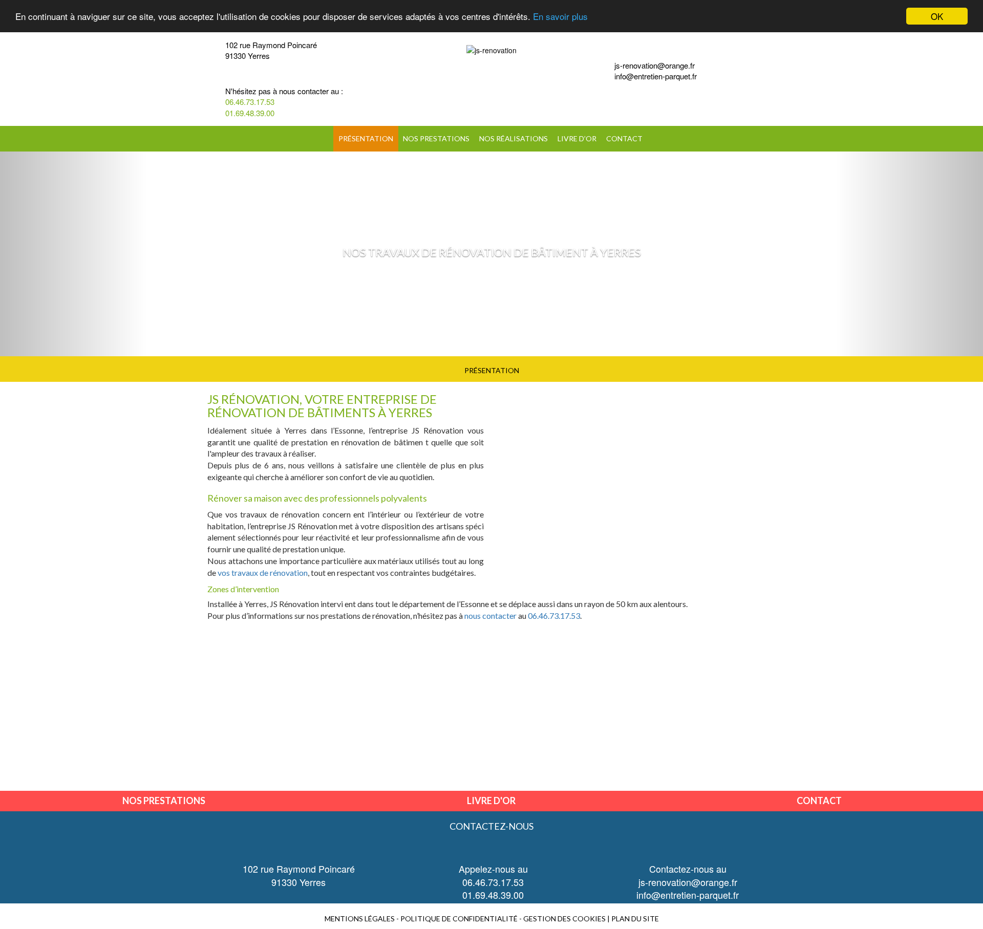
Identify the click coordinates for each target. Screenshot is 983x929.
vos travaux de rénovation (263, 572)
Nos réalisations (513, 138)
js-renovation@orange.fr (654, 65)
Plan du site (635, 918)
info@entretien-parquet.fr (655, 76)
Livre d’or (577, 138)
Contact (624, 138)
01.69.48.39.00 (249, 112)
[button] (73, 254)
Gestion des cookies (564, 918)
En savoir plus (560, 16)
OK (937, 16)
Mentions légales (360, 918)
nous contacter (490, 615)
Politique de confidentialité (459, 918)
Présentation (365, 138)
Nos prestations (436, 138)
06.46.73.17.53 (249, 101)
